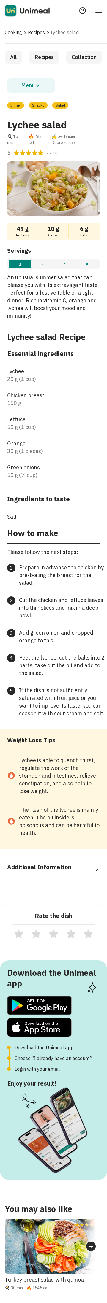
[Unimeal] (27, 11)
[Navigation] (98, 11)
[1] (18, 933)
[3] (53, 933)
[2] (36, 933)
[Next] (91, 1246)
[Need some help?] (82, 11)
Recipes (36, 32)
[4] (71, 933)
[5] (88, 933)
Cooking (13, 32)
